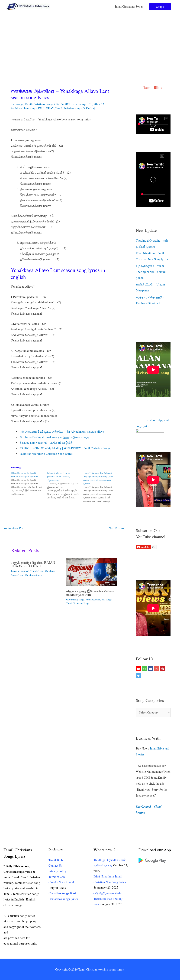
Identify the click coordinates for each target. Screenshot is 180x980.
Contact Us (55, 865)
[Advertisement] (90, 39)
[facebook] (151, 668)
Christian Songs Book (62, 893)
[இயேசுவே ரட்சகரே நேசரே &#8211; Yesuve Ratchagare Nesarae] (29, 483)
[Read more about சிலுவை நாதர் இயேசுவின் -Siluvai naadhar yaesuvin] (91, 572)
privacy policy (58, 871)
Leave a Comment (20, 571)
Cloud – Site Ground (61, 882)
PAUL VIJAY (46, 108)
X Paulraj (89, 108)
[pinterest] (163, 668)
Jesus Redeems (93, 599)
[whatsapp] (145, 668)
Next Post (116, 528)
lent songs (17, 104)
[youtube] (139, 668)
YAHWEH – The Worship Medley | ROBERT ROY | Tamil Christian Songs (65, 448)
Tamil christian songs (68, 108)
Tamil (34, 571)
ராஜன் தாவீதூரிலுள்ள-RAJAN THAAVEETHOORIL (33, 564)
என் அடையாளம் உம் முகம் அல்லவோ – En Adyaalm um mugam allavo (62, 431)
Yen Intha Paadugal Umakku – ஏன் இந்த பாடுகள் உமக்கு (54, 437)
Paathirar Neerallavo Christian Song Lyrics (46, 454)
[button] (160, 6)
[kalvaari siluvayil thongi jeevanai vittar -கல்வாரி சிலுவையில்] (65, 485)
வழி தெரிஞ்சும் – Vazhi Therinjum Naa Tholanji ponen (151, 272)
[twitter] (139, 675)
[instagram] (157, 668)
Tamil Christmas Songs (29, 575)
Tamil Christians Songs (129, 6)
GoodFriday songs (75, 599)
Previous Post (14, 528)
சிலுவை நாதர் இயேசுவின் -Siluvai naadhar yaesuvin (90, 593)
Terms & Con (57, 877)
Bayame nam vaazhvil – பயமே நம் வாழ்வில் (46, 442)
